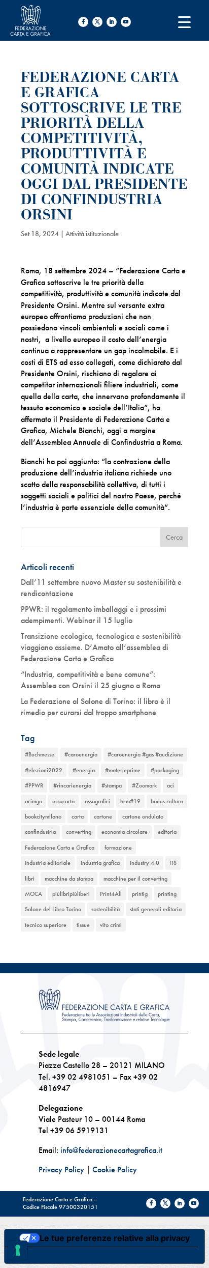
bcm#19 (130, 801)
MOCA (33, 894)
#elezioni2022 (43, 770)
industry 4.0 (144, 863)
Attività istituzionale (92, 233)
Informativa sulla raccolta (62, 1255)
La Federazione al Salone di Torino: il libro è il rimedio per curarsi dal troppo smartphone (95, 707)
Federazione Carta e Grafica (59, 847)
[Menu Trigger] (184, 22)
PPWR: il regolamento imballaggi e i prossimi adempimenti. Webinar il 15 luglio (93, 615)
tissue (83, 925)
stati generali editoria (156, 909)
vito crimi (111, 925)
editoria (167, 832)
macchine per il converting (135, 879)
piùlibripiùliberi (71, 894)
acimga (33, 801)
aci (170, 785)
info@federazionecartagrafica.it (111, 1150)
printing (167, 894)
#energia (84, 770)
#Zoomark (144, 785)
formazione (118, 847)
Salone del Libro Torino (53, 909)
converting (78, 832)
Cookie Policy (114, 1169)
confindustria (40, 832)
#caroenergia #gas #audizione (145, 754)
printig (140, 894)
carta (78, 816)
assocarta (63, 801)
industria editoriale (48, 863)
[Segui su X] (97, 22)
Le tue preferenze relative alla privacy (115, 1238)
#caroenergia (80, 754)
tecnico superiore (45, 925)
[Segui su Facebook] (83, 22)
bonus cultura (167, 801)
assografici (97, 801)
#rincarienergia (72, 785)
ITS (173, 863)
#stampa (111, 785)
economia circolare (124, 832)
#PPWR (34, 785)
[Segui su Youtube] (126, 22)
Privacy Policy (61, 1169)
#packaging (165, 770)
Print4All (111, 894)
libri (29, 879)
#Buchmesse (39, 754)
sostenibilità (105, 909)
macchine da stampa (69, 879)
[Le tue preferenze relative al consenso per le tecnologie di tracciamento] (17, 1250)
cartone (103, 816)
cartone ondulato (142, 816)
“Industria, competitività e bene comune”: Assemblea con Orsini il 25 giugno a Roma (90, 680)
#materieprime (123, 770)
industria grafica (100, 863)
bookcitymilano (43, 816)
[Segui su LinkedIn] (112, 22)
